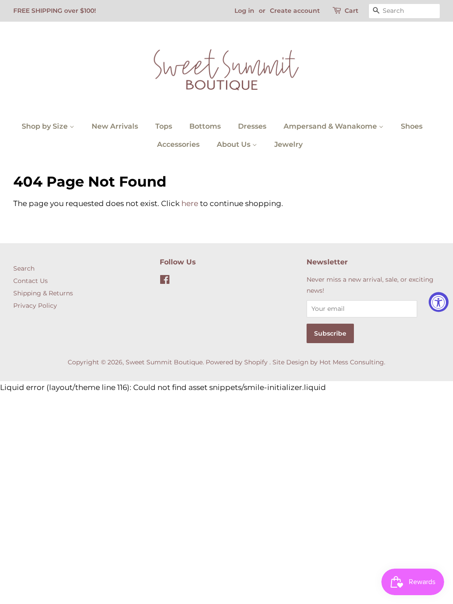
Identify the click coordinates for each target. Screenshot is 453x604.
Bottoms (205, 126)
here (189, 203)
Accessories (178, 144)
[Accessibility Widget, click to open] (439, 302)
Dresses (252, 126)
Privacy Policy (35, 306)
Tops (163, 126)
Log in (244, 11)
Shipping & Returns (43, 293)
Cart (351, 11)
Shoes (411, 126)
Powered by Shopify (237, 362)
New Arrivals (115, 126)
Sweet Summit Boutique (164, 362)
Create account (295, 11)
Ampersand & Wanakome (331, 126)
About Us (234, 144)
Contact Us (30, 281)
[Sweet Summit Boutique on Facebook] (165, 281)
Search (24, 268)
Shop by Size (45, 126)
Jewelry (288, 144)
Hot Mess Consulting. (352, 362)
